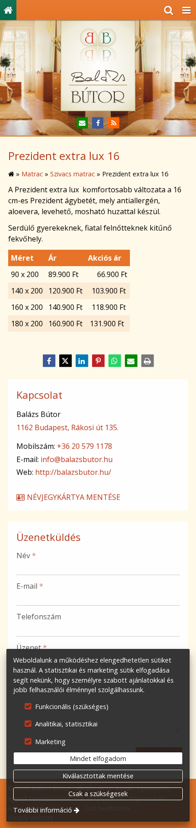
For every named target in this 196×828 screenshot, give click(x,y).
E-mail (29, 586)
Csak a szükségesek (98, 793)
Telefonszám (38, 617)
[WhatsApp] (114, 361)
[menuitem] (8, 10)
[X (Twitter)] (65, 361)
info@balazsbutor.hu (77, 459)
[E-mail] (82, 123)
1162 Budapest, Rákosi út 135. (67, 427)
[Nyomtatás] (147, 361)
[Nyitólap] (8, 10)
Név (26, 555)
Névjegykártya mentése (72, 497)
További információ (42, 810)
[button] (186, 10)
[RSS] (113, 123)
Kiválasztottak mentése (98, 775)
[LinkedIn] (81, 361)
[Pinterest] (98, 361)
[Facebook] (98, 123)
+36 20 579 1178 (84, 446)
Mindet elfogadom (98, 758)
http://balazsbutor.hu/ (73, 472)
